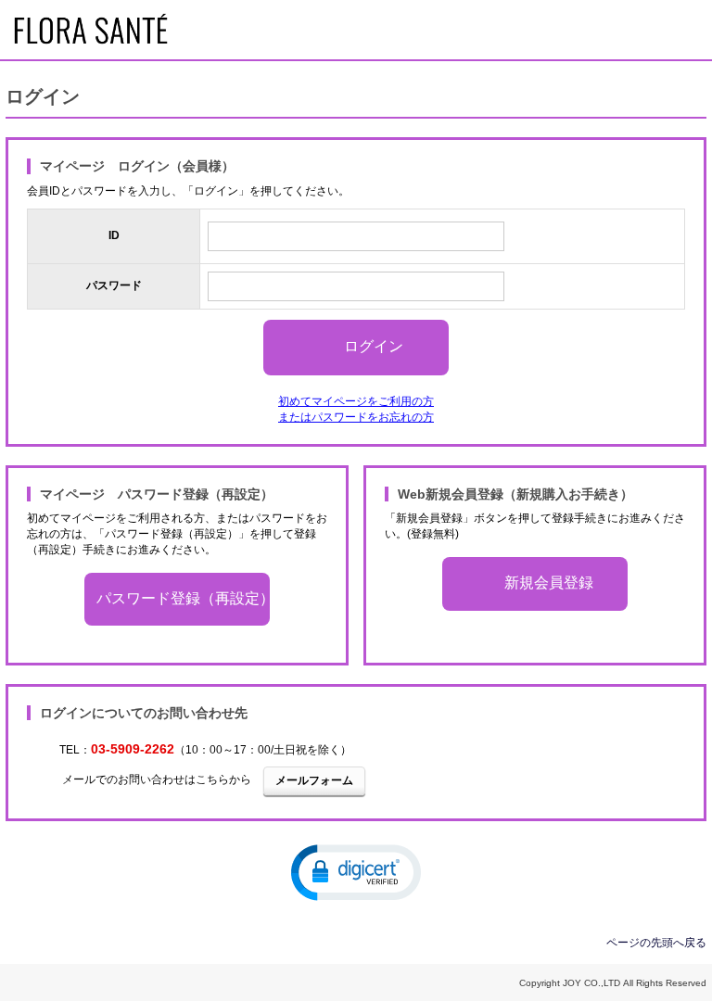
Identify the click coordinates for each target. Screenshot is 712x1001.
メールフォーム (314, 780)
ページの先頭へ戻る (656, 942)
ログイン (373, 346)
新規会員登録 (548, 583)
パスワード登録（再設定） (183, 598)
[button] (356, 871)
